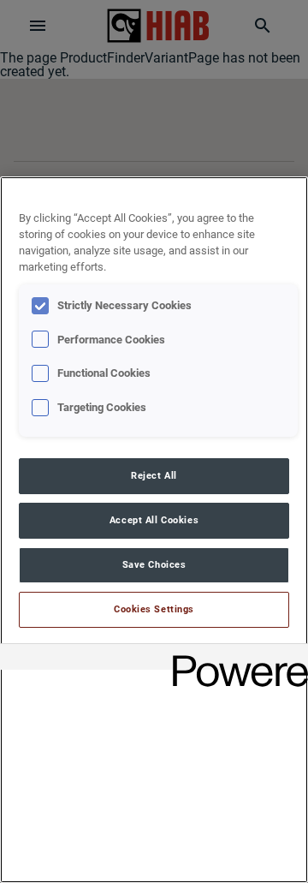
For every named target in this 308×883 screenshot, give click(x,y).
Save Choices (154, 564)
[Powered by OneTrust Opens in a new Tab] (234, 659)
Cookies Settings (154, 609)
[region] (154, 529)
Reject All (154, 475)
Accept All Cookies (154, 520)
